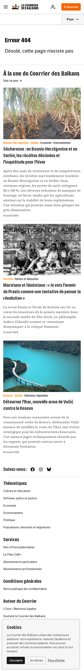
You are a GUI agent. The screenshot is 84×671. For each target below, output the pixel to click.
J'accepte (15, 660)
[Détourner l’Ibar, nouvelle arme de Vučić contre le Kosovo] (42, 366)
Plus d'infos (56, 660)
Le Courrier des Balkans (30, 6)
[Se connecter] (54, 7)
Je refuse (36, 660)
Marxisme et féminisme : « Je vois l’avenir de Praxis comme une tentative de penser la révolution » (42, 291)
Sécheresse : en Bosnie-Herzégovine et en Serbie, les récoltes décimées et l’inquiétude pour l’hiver (40, 155)
